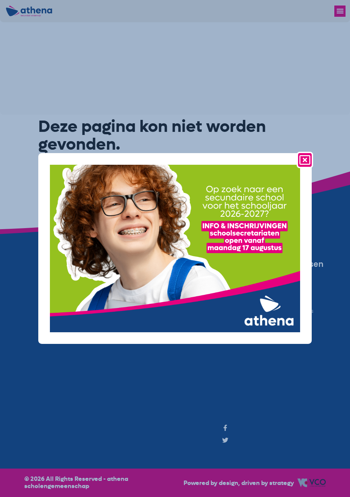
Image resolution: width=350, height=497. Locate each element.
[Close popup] (305, 160)
